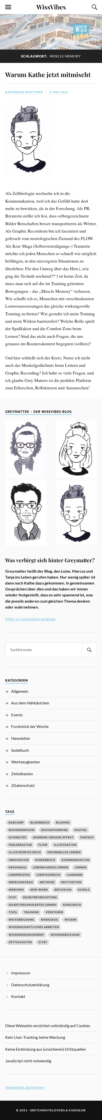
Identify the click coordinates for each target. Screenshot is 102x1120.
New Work (39, 889)
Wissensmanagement (26, 934)
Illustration (65, 844)
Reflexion (63, 889)
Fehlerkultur (20, 844)
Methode (47, 882)
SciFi (13, 897)
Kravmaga (17, 867)
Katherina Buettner (24, 92)
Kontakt (18, 996)
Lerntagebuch (48, 874)
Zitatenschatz (23, 785)
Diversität (18, 837)
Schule (84, 889)
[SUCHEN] (89, 649)
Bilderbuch (40, 822)
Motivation (71, 882)
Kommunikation (76, 859)
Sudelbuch (20, 750)
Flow (43, 844)
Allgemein (19, 691)
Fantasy (87, 837)
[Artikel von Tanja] (26, 450)
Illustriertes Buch (25, 852)
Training (31, 912)
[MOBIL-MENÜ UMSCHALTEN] (8, 7)
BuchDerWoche (22, 829)
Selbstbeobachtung (40, 897)
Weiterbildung (21, 919)
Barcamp (16, 822)
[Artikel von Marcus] (26, 514)
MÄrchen (16, 889)
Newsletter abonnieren (25, 1087)
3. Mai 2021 (58, 92)
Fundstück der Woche (30, 726)
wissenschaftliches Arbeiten (34, 927)
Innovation (19, 859)
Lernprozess (19, 874)
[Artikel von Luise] (76, 450)
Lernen (80, 867)
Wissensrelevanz (65, 934)
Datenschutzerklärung (30, 984)
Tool (13, 912)
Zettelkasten (22, 773)
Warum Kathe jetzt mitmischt (48, 74)
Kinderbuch (45, 859)
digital (81, 829)
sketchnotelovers (47, 1110)
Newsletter (20, 738)
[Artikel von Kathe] (76, 513)
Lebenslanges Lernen (50, 867)
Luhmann (74, 874)
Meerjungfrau (21, 882)
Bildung (63, 822)
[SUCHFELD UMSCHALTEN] (94, 7)
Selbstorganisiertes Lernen (32, 904)
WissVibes (51, 6)
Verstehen (54, 912)
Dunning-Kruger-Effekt (53, 837)
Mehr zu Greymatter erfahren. (30, 618)
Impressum (20, 972)
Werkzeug (49, 919)
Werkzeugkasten (25, 761)
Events (17, 714)
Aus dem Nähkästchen (30, 702)
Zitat (42, 942)
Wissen (70, 919)
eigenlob (77, 1110)
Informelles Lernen (64, 852)
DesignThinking (54, 829)
